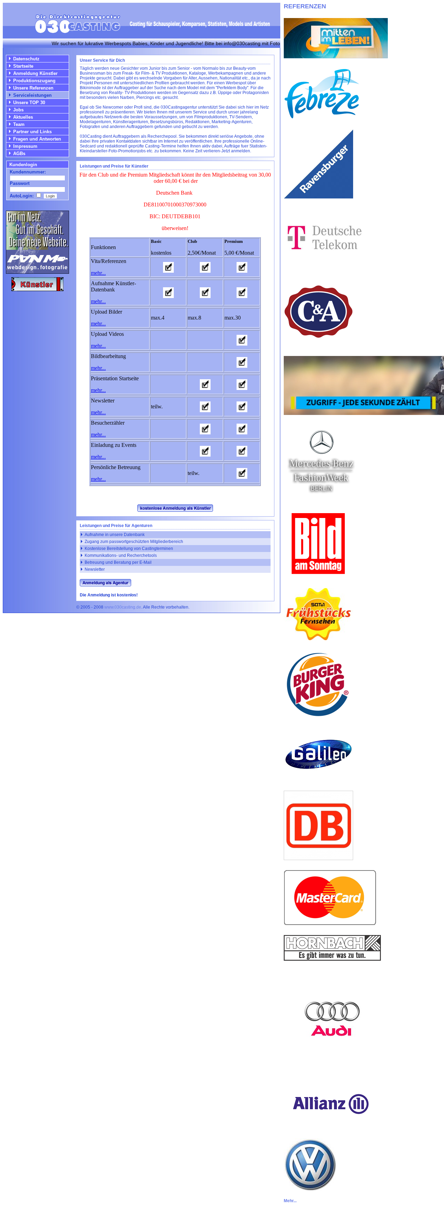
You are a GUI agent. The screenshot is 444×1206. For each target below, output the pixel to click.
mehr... (98, 273)
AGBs (19, 153)
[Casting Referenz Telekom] (323, 265)
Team (19, 124)
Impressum (25, 146)
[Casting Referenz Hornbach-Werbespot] (332, 959)
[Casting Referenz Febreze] (322, 117)
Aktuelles (23, 117)
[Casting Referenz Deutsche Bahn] (318, 858)
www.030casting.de (122, 607)
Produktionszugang (34, 80)
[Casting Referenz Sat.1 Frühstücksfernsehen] (318, 638)
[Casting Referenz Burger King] (318, 717)
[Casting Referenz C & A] (318, 344)
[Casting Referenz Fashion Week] (321, 497)
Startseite (23, 66)
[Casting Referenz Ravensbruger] (318, 196)
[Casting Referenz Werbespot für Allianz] (330, 1127)
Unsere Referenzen (33, 88)
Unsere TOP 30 (29, 102)
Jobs (18, 109)
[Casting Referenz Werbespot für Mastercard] (330, 923)
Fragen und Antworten (37, 139)
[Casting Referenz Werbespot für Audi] (332, 1066)
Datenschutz (26, 58)
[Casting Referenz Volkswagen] (310, 1188)
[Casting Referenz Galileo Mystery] (318, 779)
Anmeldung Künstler (35, 73)
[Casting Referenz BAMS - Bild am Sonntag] (318, 576)
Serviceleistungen (32, 95)
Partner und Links (32, 131)
